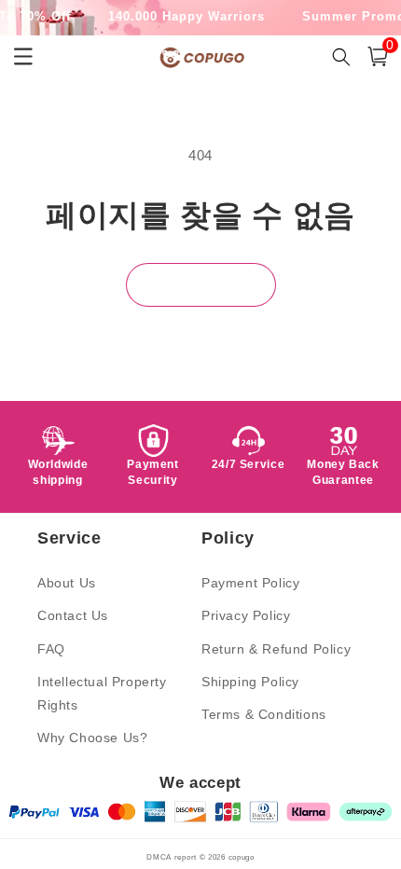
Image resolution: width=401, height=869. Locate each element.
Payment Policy (250, 582)
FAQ (51, 648)
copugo (241, 857)
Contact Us (72, 615)
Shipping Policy (250, 681)
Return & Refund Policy (276, 648)
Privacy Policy (245, 615)
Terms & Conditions (263, 714)
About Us (66, 582)
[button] (377, 56)
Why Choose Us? (92, 737)
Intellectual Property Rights (102, 693)
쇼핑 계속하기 (201, 285)
